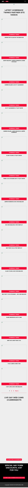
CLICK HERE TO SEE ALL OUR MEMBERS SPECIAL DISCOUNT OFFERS (14, 477)
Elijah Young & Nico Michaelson (14, 271)
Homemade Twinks (14, 34)
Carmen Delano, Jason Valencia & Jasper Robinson (14, 132)
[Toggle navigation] (25, 1)
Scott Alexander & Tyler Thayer (14, 108)
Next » (17, 391)
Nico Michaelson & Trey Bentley (14, 225)
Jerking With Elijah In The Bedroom (14, 37)
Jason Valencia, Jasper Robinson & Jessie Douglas (14, 61)
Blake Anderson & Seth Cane (14, 317)
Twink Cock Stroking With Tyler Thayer (14, 178)
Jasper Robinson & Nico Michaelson (14, 201)
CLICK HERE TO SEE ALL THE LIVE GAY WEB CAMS (14, 459)
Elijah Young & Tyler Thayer (14, 155)
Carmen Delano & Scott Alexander (14, 85)
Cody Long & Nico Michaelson (14, 386)
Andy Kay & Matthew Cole (14, 340)
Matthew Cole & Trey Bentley (14, 248)
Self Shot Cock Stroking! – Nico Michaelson (14, 294)
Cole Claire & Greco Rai (14, 363)
